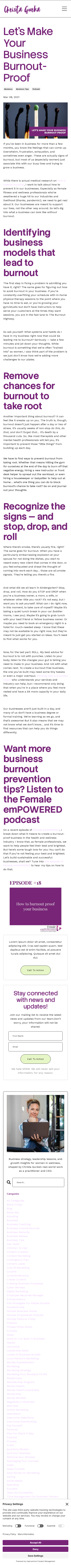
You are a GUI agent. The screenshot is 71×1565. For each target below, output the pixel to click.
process (12, 1441)
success (12, 1488)
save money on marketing (23, 1472)
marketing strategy (19, 1370)
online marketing (17, 1409)
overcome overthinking (21, 1421)
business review (17, 1236)
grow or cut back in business (26, 1338)
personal (12, 1429)
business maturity (18, 1232)
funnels (12, 1330)
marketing (13, 1366)
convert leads (16, 1263)
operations (13, 1413)
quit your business (19, 1453)
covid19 (11, 1271)
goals (10, 1334)
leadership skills (18, 1350)
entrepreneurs (16, 1299)
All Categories (15, 1200)
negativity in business (21, 1401)
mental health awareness (23, 1390)
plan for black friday (20, 1433)
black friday (14, 1204)
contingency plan (18, 1259)
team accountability (20, 1492)
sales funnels (16, 1468)
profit (10, 1445)
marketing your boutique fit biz (27, 1374)
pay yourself (14, 1425)
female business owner (22, 1311)
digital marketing (17, 1291)
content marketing (18, 1255)
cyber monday (16, 1287)
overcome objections (20, 1417)
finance (12, 1322)
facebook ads (15, 1307)
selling (11, 1476)
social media (15, 1480)
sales (10, 1465)
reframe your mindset (21, 1457)
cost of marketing (18, 1267)
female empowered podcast (25, 1315)
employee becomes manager (25, 1295)
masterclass (14, 1378)
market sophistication (20, 1362)
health (11, 1342)
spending (13, 1484)
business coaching (19, 1224)
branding (12, 1216)
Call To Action (35, 970)
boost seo (13, 1212)
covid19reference (18, 1275)
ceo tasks (13, 1244)
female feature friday (21, 1319)
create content (16, 1279)
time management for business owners (32, 1496)
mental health (16, 1386)
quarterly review (17, 1449)
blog (9, 1208)
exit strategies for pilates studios (28, 1303)
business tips (22, 89)
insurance (13, 1346)
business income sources (23, 1228)
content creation (17, 1251)
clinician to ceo (17, 1248)
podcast (36, 89)
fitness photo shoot (19, 1326)
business (8, 89)
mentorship (14, 1393)
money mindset (16, 1397)
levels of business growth (23, 1354)
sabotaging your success (23, 1461)
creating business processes (25, 1283)
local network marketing (23, 1358)
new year (12, 1405)
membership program (21, 1382)
